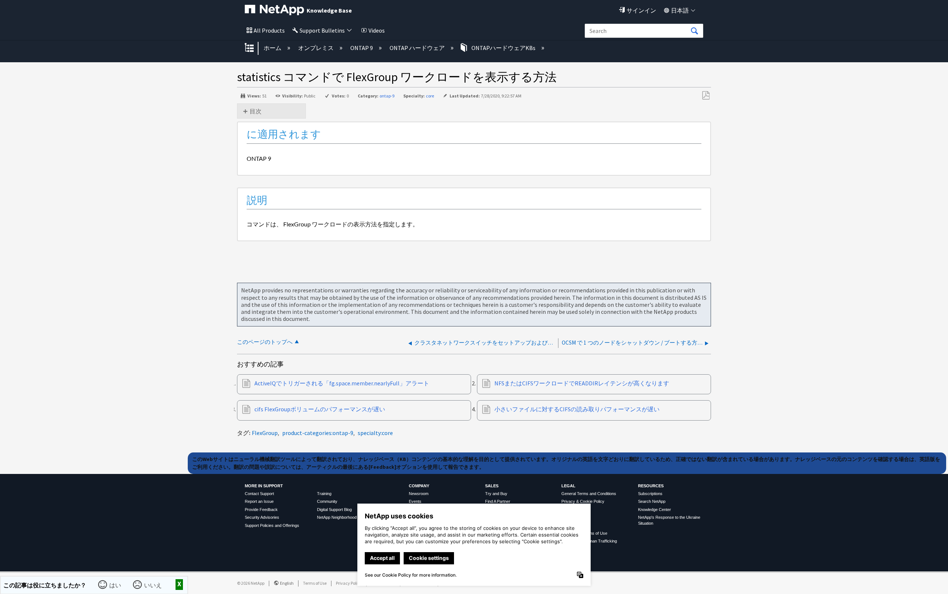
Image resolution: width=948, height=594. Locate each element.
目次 (255, 111)
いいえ (153, 585)
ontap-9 (387, 96)
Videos (376, 30)
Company (419, 486)
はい (115, 585)
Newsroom (418, 493)
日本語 (680, 10)
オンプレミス (316, 48)
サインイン (641, 10)
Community (327, 501)
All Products (269, 30)
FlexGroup (265, 433)
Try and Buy (496, 493)
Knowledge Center (654, 509)
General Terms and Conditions (588, 493)
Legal (568, 486)
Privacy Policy (349, 583)
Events (415, 501)
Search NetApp (651, 501)
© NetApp (250, 583)
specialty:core (375, 433)
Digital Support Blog (334, 509)
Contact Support (259, 493)
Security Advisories (262, 517)
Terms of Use (315, 583)
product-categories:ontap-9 (317, 433)
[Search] (694, 31)
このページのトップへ (265, 341)
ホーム (273, 48)
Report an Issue (259, 501)
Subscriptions (650, 493)
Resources (651, 486)
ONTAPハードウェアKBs (503, 48)
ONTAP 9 (362, 48)
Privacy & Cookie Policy (582, 501)
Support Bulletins (322, 30)
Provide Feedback (261, 509)
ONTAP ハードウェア (418, 48)
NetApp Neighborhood (337, 517)
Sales (491, 486)
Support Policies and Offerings (272, 525)
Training (324, 493)
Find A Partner (497, 501)
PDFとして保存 (706, 95)
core (430, 96)
